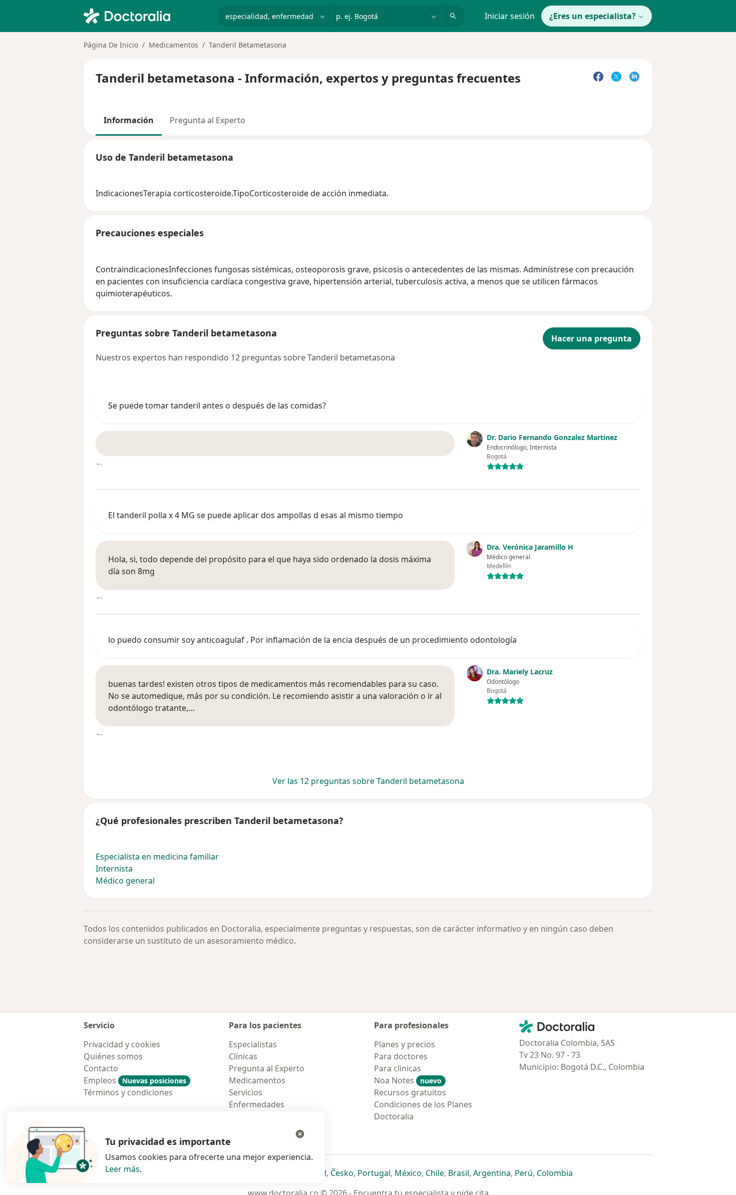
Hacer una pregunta (591, 338)
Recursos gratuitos (410, 1092)
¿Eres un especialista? (592, 16)
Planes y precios (404, 1044)
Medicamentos (173, 45)
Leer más (122, 1168)
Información (129, 120)
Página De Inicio (111, 45)
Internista (114, 868)
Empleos (135, 1080)
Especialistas (253, 1044)
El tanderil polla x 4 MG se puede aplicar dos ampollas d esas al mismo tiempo (255, 515)
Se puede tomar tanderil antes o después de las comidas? (217, 405)
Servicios (245, 1092)
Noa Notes (408, 1080)
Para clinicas (397, 1068)
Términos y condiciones (128, 1092)
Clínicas (243, 1056)
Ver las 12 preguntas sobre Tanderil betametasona (368, 780)
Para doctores (401, 1056)
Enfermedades (256, 1104)
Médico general (125, 880)
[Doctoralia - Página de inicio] (146, 15)
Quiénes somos (113, 1056)
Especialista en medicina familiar (157, 856)
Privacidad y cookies (122, 1044)
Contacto (101, 1068)
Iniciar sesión (510, 16)
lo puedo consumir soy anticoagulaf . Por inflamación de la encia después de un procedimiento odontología (312, 639)
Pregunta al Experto (207, 120)
